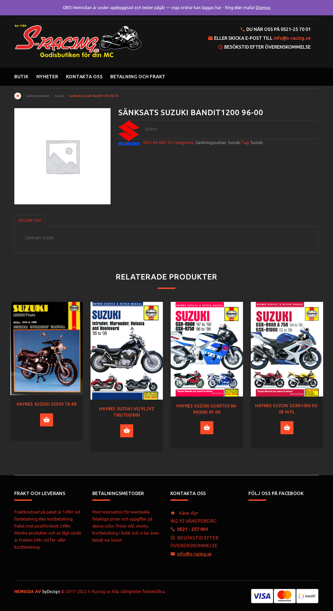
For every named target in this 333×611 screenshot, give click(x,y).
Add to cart (46, 419)
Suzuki (59, 96)
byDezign (37, 591)
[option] (47, 375)
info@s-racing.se (292, 38)
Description (29, 220)
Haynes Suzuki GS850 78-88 (47, 404)
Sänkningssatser (37, 96)
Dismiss (263, 7)
